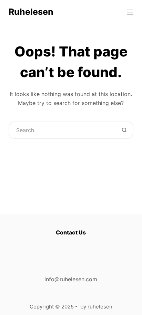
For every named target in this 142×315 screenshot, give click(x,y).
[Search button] (124, 130)
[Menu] (130, 12)
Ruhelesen (31, 12)
